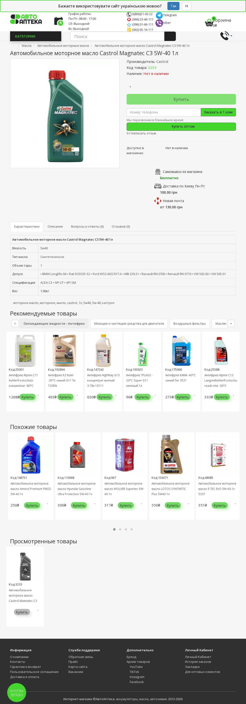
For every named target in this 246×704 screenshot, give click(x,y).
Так (173, 6)
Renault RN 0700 (153, 274)
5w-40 (96, 303)
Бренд (131, 657)
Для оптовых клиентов (202, 672)
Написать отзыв (143, 133)
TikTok (134, 672)
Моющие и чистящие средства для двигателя (129, 323)
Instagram (136, 677)
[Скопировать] (160, 67)
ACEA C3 (46, 282)
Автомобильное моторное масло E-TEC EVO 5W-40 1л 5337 (214, 488)
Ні (186, 6)
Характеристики (26, 226)
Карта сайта (77, 667)
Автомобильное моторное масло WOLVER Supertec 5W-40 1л (121, 488)
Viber (167, 22)
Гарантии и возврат (25, 667)
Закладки (192, 667)
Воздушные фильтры (189, 323)
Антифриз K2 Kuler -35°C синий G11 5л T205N (61, 380)
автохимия (158, 699)
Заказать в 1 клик (218, 112)
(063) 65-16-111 (142, 29)
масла (143, 699)
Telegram (170, 15)
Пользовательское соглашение (34, 672)
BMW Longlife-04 (54, 274)
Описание (55, 226)
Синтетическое (52, 257)
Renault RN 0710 (179, 274)
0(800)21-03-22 (142, 14)
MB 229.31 (131, 274)
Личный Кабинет (198, 657)
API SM (71, 282)
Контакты (17, 661)
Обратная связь (80, 657)
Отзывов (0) (121, 226)
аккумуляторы (127, 699)
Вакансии (75, 672)
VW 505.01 (218, 274)
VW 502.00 (201, 274)
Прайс (73, 661)
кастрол (108, 303)
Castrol (162, 61)
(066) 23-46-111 (142, 19)
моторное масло (25, 303)
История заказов (198, 661)
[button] (114, 529)
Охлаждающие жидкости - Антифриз (54, 323)
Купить (181, 99)
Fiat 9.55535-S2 (79, 274)
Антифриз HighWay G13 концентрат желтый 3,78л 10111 (103, 380)
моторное (47, 303)
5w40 (44, 248)
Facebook (136, 682)
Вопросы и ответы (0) (87, 226)
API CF (59, 282)
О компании (19, 657)
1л (80, 303)
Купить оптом (183, 126)
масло (61, 303)
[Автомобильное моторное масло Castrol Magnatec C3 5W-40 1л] (64, 113)
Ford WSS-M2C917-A (107, 274)
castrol (72, 303)
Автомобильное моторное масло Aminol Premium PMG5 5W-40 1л (27, 488)
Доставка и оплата (24, 677)
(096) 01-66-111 (142, 24)
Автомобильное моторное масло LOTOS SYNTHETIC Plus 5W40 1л (167, 488)
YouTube (136, 667)
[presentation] (11, 375)
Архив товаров (138, 661)
